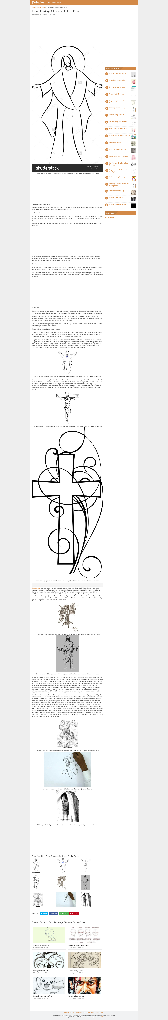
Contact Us (72, 1012)
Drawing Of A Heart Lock (40, 971)
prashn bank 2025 (98, 1017)
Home (48, 2)
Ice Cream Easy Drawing (117, 177)
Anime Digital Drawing (116, 94)
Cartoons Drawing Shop (116, 191)
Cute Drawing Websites (116, 115)
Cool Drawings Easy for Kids (118, 122)
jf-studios (38, 2)
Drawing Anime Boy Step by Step (78, 945)
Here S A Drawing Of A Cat (117, 149)
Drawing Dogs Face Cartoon (41, 945)
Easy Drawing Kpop (115, 142)
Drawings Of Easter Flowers (117, 204)
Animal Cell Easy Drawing (117, 80)
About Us (93, 1012)
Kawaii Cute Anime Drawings (118, 156)
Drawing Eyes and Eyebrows (118, 73)
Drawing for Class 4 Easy (117, 108)
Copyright (79, 1012)
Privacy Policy (100, 1012)
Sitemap (66, 1012)
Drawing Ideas (56, 2)
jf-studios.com (36, 588)
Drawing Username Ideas (117, 87)
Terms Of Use (86, 1012)
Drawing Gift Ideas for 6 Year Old (119, 135)
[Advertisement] (67, 30)
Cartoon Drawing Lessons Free (42, 996)
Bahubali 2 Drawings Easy (76, 996)
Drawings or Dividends (116, 197)
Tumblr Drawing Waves (75, 971)
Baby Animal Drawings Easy (118, 128)
